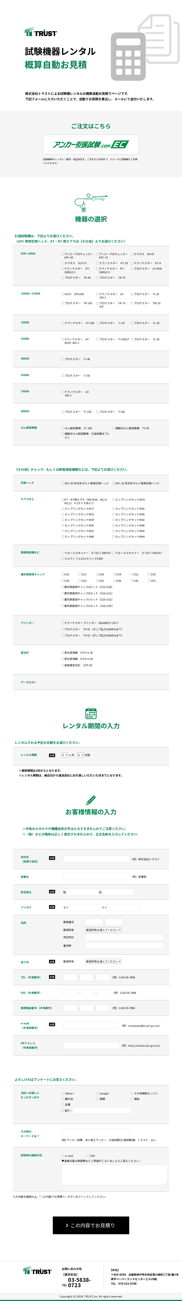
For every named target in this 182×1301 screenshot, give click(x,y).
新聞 (102, 1099)
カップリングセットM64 (129, 536)
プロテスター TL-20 (146, 323)
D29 (66, 580)
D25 (153, 574)
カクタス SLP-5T (76, 263)
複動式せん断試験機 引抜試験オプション (87, 435)
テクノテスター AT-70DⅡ (77, 393)
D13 (84, 574)
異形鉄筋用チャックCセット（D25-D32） (89, 599)
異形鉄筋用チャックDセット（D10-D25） (89, 606)
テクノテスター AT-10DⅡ (111, 295)
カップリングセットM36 (129, 514)
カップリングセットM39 (79, 520)
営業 (67, 1104)
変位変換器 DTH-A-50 (78, 659)
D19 (118, 574)
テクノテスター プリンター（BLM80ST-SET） (92, 623)
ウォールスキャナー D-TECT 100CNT (88, 553)
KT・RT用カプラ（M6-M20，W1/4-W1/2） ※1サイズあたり (85, 501)
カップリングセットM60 (79, 536)
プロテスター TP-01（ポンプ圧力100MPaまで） (94, 629)
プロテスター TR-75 (112, 277)
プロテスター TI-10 (146, 294)
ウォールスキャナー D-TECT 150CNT (138, 553)
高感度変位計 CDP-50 (78, 665)
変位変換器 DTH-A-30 (78, 652)
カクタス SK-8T (144, 254)
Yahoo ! (69, 1093)
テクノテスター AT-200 (79, 323)
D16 (101, 574)
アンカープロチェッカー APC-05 (79, 255)
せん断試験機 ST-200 (78, 428)
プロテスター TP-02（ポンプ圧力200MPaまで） (94, 635)
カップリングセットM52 (79, 531)
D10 (66, 574)
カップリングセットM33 (79, 514)
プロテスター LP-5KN (148, 268)
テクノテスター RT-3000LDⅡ (112, 270)
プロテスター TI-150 (78, 411)
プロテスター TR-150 (78, 303)
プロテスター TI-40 (77, 359)
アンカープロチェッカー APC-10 (114, 255)
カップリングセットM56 (129, 531)
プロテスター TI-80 (112, 411)
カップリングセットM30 (129, 508)
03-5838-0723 (79, 1282)
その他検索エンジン (146, 1093)
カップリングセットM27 (79, 508)
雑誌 (137, 1099)
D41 (136, 580)
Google (104, 1093)
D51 (153, 580)
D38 (118, 580)
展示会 (69, 1099)
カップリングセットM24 (129, 499)
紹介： (69, 1110)
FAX (92, 1156)
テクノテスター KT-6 (147, 263)
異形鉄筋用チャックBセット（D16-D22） (89, 593)
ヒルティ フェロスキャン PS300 (84, 558)
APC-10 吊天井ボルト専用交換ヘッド (137, 483)
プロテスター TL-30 (146, 339)
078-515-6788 (127, 1283)
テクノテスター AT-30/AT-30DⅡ (77, 340)
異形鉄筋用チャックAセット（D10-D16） (89, 587)
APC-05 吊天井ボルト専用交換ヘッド (87, 483)
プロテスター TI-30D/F (114, 339)
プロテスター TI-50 (77, 375)
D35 (101, 580)
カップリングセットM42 (129, 520)
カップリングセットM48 (129, 525)
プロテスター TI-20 (112, 323)
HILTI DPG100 (74, 294)
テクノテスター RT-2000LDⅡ (77, 270)
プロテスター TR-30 (78, 277)
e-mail (69, 1156)
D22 (136, 574)
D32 (84, 580)
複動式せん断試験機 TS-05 (132, 428)
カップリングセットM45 (79, 525)
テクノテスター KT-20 (113, 263)
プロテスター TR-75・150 (113, 304)
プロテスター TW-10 (147, 303)
